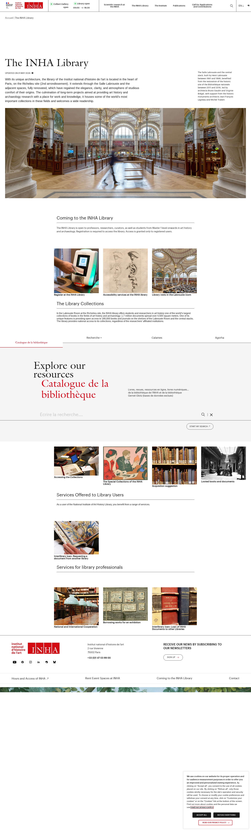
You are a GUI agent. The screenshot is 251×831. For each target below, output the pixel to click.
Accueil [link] (9, 18)
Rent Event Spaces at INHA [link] (102, 678)
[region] (125, 18)
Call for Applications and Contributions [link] (202, 6)
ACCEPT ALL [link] (202, 815)
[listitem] (60, 5)
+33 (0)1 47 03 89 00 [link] (99, 658)
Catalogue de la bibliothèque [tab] (31, 342)
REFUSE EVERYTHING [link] (226, 815)
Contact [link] (234, 678)
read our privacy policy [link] (202, 807)
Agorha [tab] (219, 337)
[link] (9, 6)
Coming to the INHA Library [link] (174, 678)
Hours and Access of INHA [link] (28, 678)
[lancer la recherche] (203, 415)
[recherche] (232, 6)
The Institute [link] (161, 6)
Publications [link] (179, 6)
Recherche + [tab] (94, 337)
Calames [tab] (157, 337)
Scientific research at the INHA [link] (114, 6)
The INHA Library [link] (140, 6)
